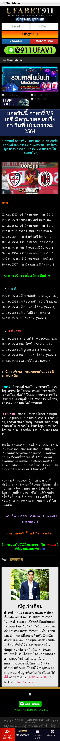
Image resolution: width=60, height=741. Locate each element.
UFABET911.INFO (35, 720)
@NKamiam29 (37, 677)
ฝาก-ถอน (16, 41)
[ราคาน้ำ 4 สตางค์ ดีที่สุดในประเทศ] (31, 67)
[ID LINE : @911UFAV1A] (30, 703)
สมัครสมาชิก (44, 41)
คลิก (42, 548)
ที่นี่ (6, 677)
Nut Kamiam (25, 682)
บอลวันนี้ (16, 559)
